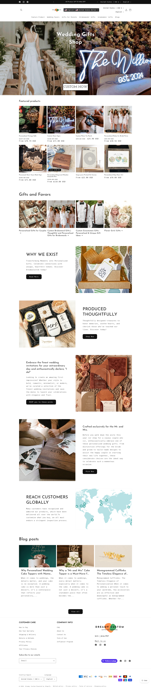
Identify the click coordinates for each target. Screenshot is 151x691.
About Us (60, 631)
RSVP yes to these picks (41, 402)
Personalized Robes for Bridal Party (116, 136)
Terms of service (85, 686)
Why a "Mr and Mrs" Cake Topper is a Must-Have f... (74, 572)
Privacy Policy (25, 642)
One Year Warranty (26, 631)
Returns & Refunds (26, 638)
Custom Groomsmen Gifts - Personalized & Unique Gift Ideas (88, 233)
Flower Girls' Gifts (112, 231)
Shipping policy (100, 686)
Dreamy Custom (30, 686)
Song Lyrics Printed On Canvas (86, 175)
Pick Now (90, 471)
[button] (21, 10)
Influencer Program (65, 642)
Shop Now (90, 337)
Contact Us (61, 634)
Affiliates (23, 645)
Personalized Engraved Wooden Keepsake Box (57, 175)
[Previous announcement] (53, 2)
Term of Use (62, 638)
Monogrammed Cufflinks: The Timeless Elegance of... (112, 572)
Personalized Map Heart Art (113, 175)
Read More (34, 277)
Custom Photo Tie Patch (84, 136)
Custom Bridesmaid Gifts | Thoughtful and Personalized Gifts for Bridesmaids (60, 233)
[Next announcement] (97, 2)
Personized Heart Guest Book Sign (30, 175)
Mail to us (100, 641)
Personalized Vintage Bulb (27, 136)
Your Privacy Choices (28, 649)
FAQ (58, 627)
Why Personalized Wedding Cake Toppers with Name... (37, 572)
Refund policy (58, 686)
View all (75, 612)
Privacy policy (71, 686)
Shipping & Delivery (27, 634)
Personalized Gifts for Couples (32, 231)
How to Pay (23, 627)
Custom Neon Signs (53, 136)
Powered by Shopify (43, 686)
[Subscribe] (53, 660)
